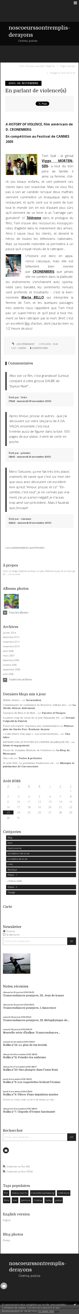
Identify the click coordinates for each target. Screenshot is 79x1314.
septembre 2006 (11, 669)
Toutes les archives (20, 679)
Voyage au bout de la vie (62, 72)
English (7, 1220)
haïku (49, 1200)
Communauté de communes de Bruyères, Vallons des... (35, 705)
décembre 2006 (11, 660)
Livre (10, 864)
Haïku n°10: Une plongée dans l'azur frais (30, 1069)
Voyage (11, 892)
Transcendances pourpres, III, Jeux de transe (33, 995)
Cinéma (22, 348)
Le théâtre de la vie (17, 858)
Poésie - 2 (12, 887)
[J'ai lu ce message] (74, 1304)
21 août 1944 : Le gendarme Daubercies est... (29, 763)
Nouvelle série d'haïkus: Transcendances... (31, 1032)
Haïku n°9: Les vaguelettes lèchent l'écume (31, 1082)
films (6, 1200)
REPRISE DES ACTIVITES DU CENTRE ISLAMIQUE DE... (37, 742)
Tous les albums (18, 612)
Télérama (34, 218)
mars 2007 (8, 655)
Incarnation (33, 700)
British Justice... (12, 700)
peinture (25, 1200)
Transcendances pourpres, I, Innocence (29, 1007)
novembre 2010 (11, 646)
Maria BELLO (32, 297)
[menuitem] (37, 66)
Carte (7, 907)
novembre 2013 (11, 641)
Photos (6, 1240)
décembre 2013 (11, 637)
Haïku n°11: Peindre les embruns (24, 1057)
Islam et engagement (16, 745)
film (27, 323)
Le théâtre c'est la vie (18, 853)
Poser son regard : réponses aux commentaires (31, 726)
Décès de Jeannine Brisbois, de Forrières (27, 750)
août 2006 (8, 674)
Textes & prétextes (30, 758)
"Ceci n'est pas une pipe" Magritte (37, 65)
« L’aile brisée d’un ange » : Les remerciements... (31, 734)
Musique (12, 869)
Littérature (63, 1192)
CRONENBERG (43, 271)
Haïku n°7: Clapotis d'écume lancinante (29, 1111)
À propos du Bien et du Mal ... (20, 713)
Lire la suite (14, 574)
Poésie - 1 (12, 874)
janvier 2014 (9, 632)
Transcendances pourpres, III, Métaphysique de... (36, 1020)
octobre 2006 (10, 664)
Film (55, 344)
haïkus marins (19, 1192)
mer (15, 1200)
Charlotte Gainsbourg (42, 1192)
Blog (10, 837)
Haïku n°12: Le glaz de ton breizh (25, 1045)
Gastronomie (14, 848)
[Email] (6, 1150)
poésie (58, 1200)
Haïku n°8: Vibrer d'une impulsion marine (30, 1094)
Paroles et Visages (54, 713)
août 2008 (8, 651)
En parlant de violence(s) (35, 91)
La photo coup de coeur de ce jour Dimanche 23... (32, 717)
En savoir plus (46, 1311)
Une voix (8, 758)
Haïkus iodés (15, 880)
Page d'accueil (67, 65)
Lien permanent (25, 344)
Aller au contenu (12, 3)
